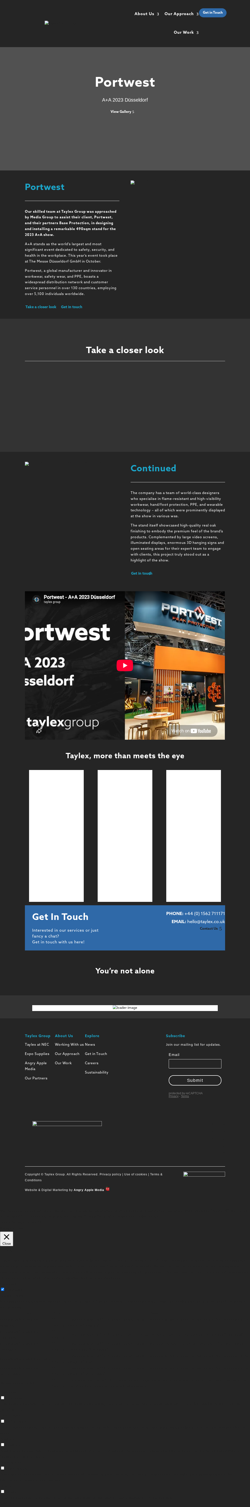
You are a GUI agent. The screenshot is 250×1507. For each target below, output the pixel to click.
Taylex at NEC (37, 1045)
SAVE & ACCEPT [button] (12, 1504)
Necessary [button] (8, 1284)
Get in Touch (213, 13)
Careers (92, 1063)
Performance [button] (10, 1416)
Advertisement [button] (11, 1463)
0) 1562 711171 (210, 914)
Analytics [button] (7, 1439)
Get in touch (71, 307)
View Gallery (121, 112)
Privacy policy (110, 1174)
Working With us (69, 1045)
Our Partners (36, 1078)
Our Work (184, 33)
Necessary (14, 1290)
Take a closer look (40, 307)
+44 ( (190, 914)
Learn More (54, 793)
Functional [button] (8, 1392)
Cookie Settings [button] (12, 1222)
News (90, 1045)
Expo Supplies (37, 1054)
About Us (144, 14)
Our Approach (179, 14)
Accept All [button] (33, 1222)
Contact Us (209, 929)
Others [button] (5, 1486)
